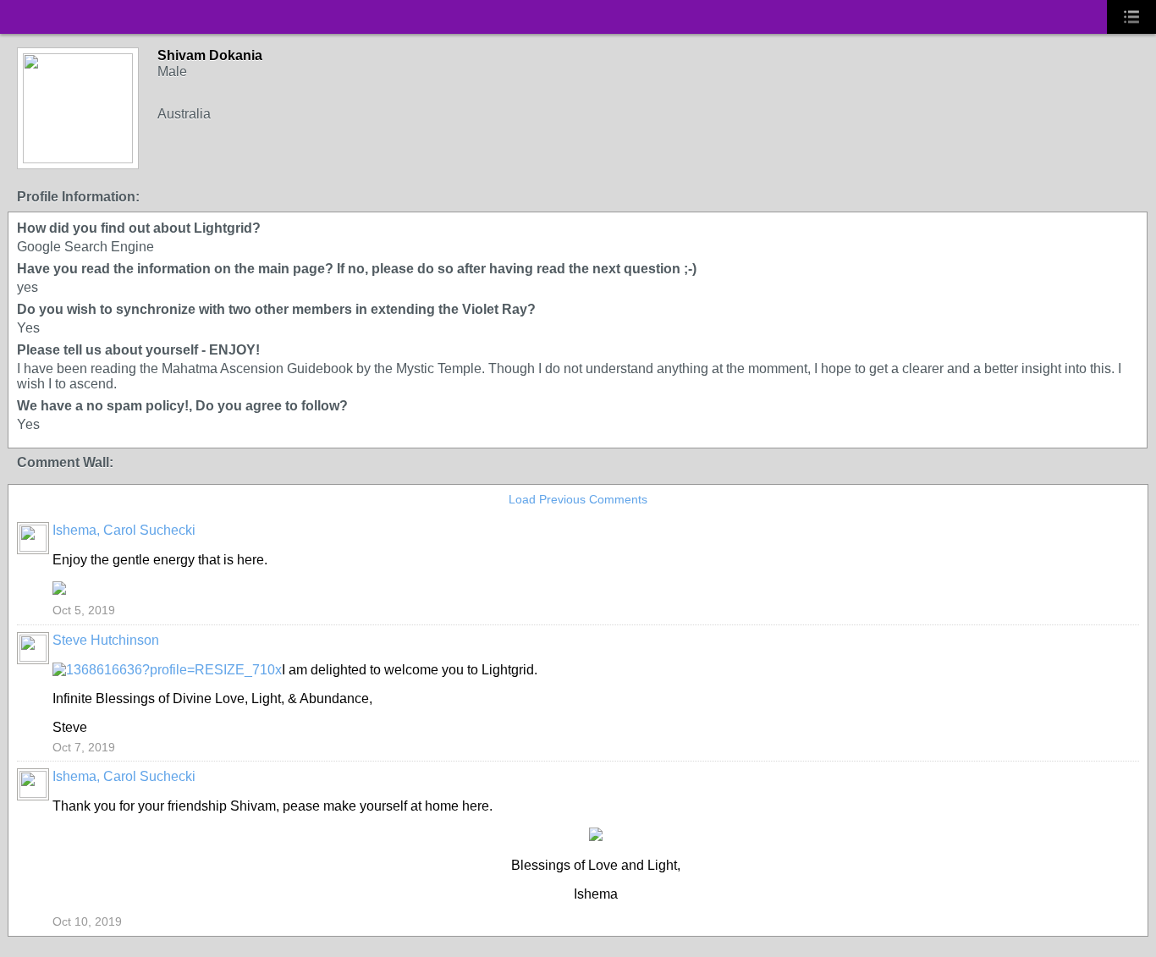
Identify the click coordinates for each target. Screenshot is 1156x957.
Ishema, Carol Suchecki (123, 530)
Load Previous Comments (578, 499)
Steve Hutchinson (105, 640)
